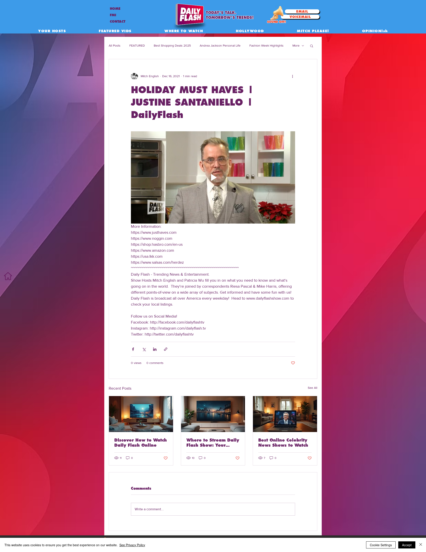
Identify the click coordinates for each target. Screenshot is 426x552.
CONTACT (117, 22)
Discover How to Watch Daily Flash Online (140, 443)
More (296, 45)
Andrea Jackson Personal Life (220, 45)
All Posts (114, 45)
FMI (113, 15)
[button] (312, 45)
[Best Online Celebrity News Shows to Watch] (285, 414)
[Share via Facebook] (133, 349)
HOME (115, 9)
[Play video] (213, 177)
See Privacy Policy (132, 545)
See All (312, 387)
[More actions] (292, 76)
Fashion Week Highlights (266, 45)
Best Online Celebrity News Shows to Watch (283, 443)
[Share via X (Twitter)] (144, 349)
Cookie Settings (381, 545)
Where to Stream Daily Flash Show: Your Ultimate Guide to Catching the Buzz (212, 443)
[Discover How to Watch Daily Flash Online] (141, 414)
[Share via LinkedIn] (155, 349)
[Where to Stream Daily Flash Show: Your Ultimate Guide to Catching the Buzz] (213, 414)
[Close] (420, 544)
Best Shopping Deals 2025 (172, 45)
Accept (407, 545)
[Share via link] (166, 349)
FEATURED (137, 45)
